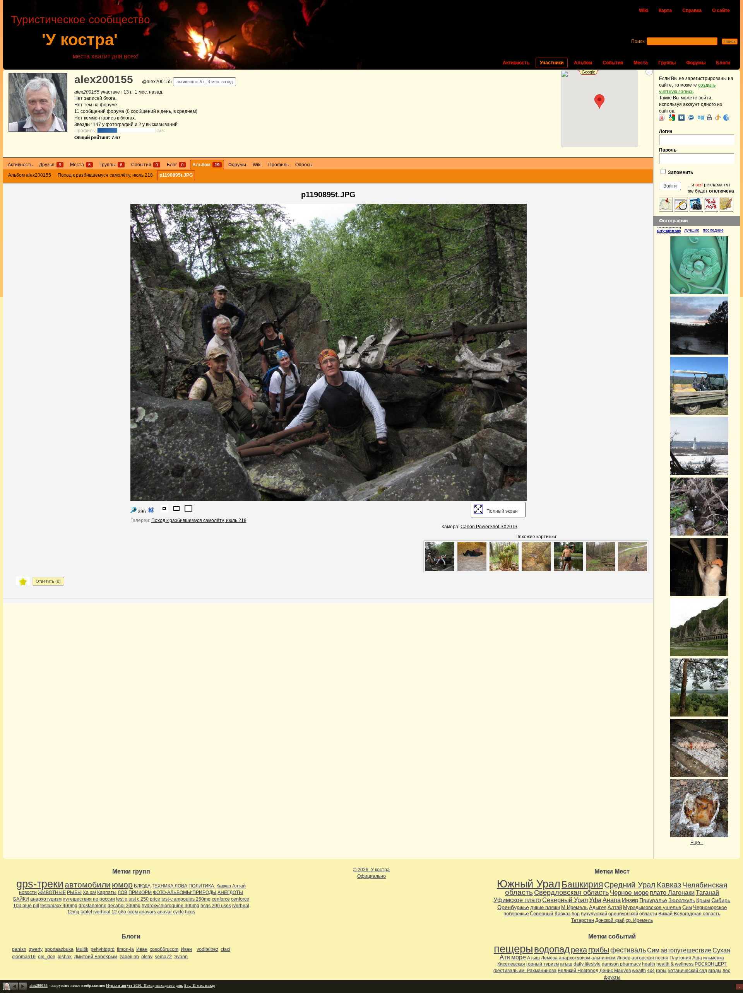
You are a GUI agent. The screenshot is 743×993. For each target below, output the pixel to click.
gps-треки (39, 884)
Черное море (629, 892)
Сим (687, 907)
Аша (697, 958)
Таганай (707, 892)
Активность (516, 62)
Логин (665, 131)
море (518, 957)
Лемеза (549, 958)
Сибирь (720, 900)
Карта (665, 10)
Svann (181, 956)
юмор (122, 884)
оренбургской (623, 913)
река (579, 949)
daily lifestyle (587, 964)
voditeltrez (207, 949)
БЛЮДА (142, 886)
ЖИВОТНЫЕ (52, 892)
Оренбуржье (513, 907)
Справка (692, 10)
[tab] (670, 230)
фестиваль (628, 950)
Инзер (630, 900)
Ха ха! (89, 892)
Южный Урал (528, 884)
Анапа (612, 900)
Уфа (595, 899)
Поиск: (638, 41)
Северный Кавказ (550, 913)
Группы (667, 62)
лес (726, 970)
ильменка (713, 958)
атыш (566, 964)
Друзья (50, 164)
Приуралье (653, 900)
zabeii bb (129, 956)
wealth (639, 970)
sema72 (163, 956)
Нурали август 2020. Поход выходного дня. (144, 985)
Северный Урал (565, 899)
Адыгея (597, 907)
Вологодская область (697, 913)
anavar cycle (170, 912)
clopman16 (24, 956)
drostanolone (92, 905)
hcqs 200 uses (215, 905)
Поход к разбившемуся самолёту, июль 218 (105, 175)
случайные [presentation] (668, 230)
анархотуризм (46, 899)
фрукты (612, 977)
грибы (598, 949)
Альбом (583, 62)
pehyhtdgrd (103, 949)
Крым (703, 900)
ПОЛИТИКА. (201, 886)
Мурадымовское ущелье (652, 907)
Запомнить (680, 172)
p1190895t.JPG (176, 175)
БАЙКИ (21, 899)
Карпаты (106, 892)
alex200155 (103, 79)
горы (661, 970)
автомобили (88, 884)
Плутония (680, 958)
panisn (19, 949)
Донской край (610, 920)
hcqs (190, 912)
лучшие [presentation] (691, 230)
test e (121, 899)
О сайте (721, 10)
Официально (371, 876)
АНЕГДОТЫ (230, 892)
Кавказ (223, 886)
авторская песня (650, 958)
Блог (175, 164)
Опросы (304, 164)
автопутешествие (686, 950)
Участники (551, 62)
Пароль (667, 150)
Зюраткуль (681, 900)
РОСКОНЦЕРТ (710, 964)
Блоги (723, 62)
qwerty (36, 949)
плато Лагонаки (672, 892)
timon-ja (125, 949)
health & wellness (674, 964)
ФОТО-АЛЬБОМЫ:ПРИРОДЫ (184, 892)
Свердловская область (571, 892)
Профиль (278, 164)
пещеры (513, 949)
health (648, 964)
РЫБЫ (74, 892)
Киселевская (511, 964)
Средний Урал (630, 884)
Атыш (533, 958)
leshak (65, 956)
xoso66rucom (164, 949)
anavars (147, 912)
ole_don (46, 956)
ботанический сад (687, 970)
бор (576, 913)
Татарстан (582, 920)
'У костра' (80, 40)
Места (640, 62)
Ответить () (48, 581)
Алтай (239, 886)
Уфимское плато (517, 899)
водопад (552, 949)
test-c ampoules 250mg (186, 899)
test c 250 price (144, 899)
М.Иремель (574, 907)
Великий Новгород (578, 970)
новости (28, 892)
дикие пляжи (545, 907)
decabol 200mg (124, 905)
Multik (82, 949)
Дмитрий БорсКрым (95, 956)
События (613, 62)
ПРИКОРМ (140, 892)
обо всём (128, 912)
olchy (146, 956)
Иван (141, 949)
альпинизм (603, 958)
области (648, 913)
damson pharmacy (621, 964)
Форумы (695, 62)
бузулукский (594, 913)
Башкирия (582, 884)
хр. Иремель (639, 920)
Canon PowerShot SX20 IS (489, 526)
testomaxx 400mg (58, 905)
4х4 (651, 970)
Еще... (697, 842)
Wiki (643, 10)
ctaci (225, 949)
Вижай (665, 913)
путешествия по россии (89, 899)
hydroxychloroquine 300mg (170, 905)
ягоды (714, 970)
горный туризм (542, 964)
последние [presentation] (713, 230)
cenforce (221, 899)
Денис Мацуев (615, 970)
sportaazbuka (59, 949)
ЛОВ (122, 892)
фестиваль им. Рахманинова (524, 970)
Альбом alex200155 (29, 175)
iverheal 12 (105, 912)
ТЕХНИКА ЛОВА (169, 886)
